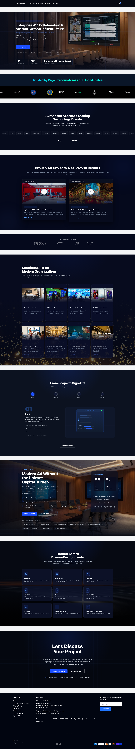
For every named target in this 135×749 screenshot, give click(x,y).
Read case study (28, 217)
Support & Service (18, 716)
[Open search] (114, 3)
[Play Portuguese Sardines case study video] (91, 192)
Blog (14, 701)
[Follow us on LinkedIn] (60, 744)
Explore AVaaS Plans (29, 513)
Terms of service (18, 713)
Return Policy (17, 708)
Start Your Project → (67, 445)
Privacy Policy (17, 711)
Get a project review (23, 47)
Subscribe (106, 708)
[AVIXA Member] (69, 734)
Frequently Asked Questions (21, 703)
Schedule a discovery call (40, 47)
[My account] (117, 3)
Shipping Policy (17, 706)
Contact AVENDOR (76, 671)
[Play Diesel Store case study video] (44, 192)
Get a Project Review (59, 671)
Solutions (32, 3)
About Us (47, 3)
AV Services (39, 3)
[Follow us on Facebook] (57, 744)
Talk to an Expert (44, 513)
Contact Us (54, 3)
